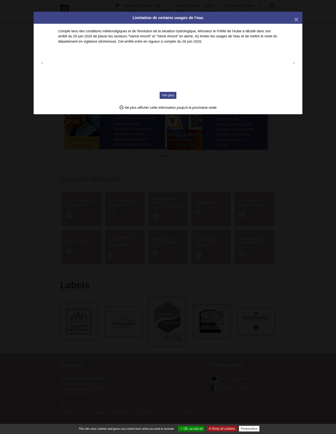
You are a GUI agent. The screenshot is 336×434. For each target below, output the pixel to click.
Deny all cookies (223, 428)
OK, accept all (193, 428)
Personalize (249, 428)
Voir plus (168, 95)
